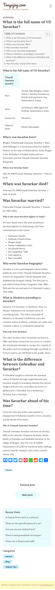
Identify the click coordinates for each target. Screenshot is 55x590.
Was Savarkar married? (17, 47)
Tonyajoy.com (14, 5)
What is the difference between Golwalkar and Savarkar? (27, 59)
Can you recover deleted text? (20, 529)
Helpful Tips (10, 567)
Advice (8, 470)
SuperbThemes (46, 585)
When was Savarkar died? (18, 44)
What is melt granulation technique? (23, 535)
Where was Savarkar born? (19, 41)
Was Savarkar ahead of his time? (21, 63)
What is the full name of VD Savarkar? (24, 38)
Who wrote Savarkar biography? (21, 51)
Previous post (27, 484)
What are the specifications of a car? (23, 523)
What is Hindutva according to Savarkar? (25, 54)
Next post (27, 495)
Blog (7, 561)
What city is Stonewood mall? (20, 541)
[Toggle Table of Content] (46, 34)
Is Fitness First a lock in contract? (22, 517)
